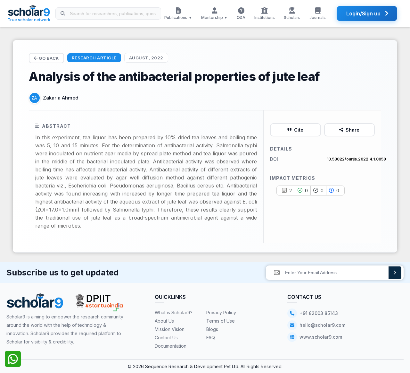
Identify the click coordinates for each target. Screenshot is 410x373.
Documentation (170, 346)
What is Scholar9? (174, 312)
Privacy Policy (221, 312)
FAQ (210, 337)
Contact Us (166, 337)
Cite (298, 130)
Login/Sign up (363, 13)
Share (352, 130)
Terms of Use (220, 321)
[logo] (35, 303)
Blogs (212, 329)
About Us (164, 321)
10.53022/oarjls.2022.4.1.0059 (356, 159)
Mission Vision (169, 329)
